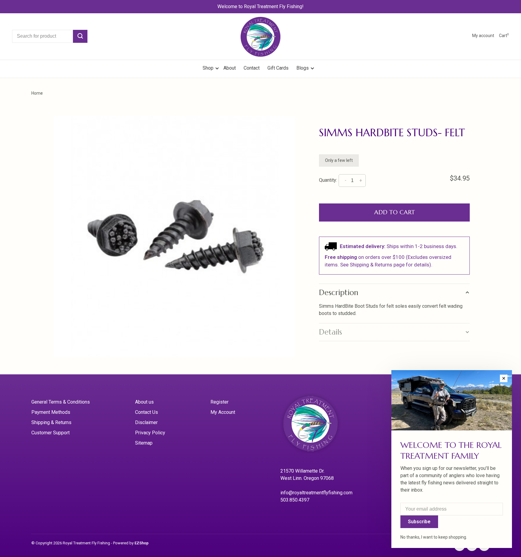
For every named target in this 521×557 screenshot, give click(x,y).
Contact (252, 68)
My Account (222, 412)
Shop (209, 68)
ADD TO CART (394, 212)
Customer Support (50, 433)
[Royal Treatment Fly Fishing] (318, 425)
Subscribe (419, 521)
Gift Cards (278, 68)
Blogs (302, 68)
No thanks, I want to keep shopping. (433, 537)
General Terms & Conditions (60, 402)
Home (37, 93)
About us (144, 402)
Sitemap (144, 443)
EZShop (141, 543)
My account (483, 35)
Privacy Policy (150, 433)
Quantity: (328, 180)
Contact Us (146, 412)
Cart (504, 35)
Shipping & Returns (51, 422)
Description (338, 292)
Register (219, 402)
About (229, 68)
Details (330, 332)
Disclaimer (146, 422)
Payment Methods (50, 412)
